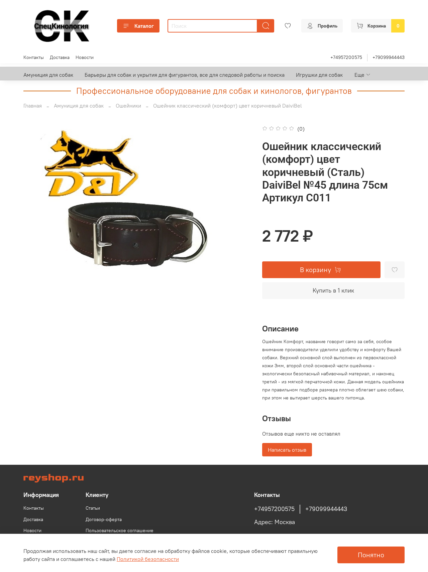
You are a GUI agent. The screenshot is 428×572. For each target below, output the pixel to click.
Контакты (33, 57)
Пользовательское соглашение (119, 530)
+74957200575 (346, 57)
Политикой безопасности (148, 559)
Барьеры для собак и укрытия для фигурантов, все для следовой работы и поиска (185, 74)
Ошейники (128, 105)
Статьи (93, 508)
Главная (32, 105)
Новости (85, 57)
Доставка (60, 57)
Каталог (144, 25)
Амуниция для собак (48, 74)
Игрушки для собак (319, 74)
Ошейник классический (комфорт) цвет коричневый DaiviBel (227, 105)
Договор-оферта (104, 519)
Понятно (371, 555)
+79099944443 (388, 57)
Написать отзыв (287, 449)
